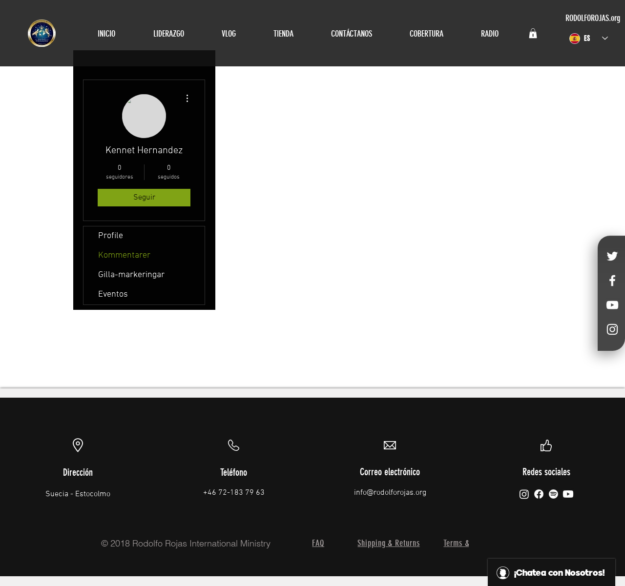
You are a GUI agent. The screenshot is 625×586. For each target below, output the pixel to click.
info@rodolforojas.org (390, 493)
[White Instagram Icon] (612, 329)
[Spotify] (553, 494)
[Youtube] (568, 494)
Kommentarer (124, 255)
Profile (110, 236)
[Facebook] (539, 494)
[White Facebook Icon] (612, 280)
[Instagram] (524, 494)
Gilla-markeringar (131, 275)
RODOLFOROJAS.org (592, 18)
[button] (533, 33)
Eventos (113, 294)
